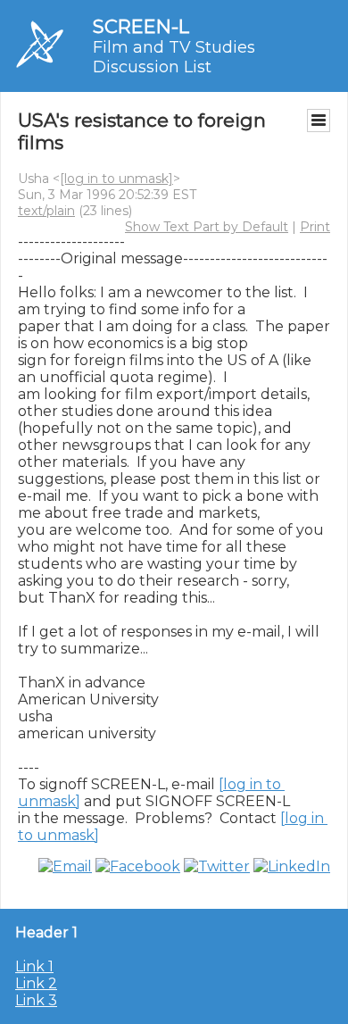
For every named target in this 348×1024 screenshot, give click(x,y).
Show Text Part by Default (206, 227)
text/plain (46, 211)
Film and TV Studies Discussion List (174, 57)
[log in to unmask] (116, 179)
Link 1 (34, 966)
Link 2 (36, 983)
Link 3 (36, 1000)
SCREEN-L (141, 26)
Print (315, 227)
